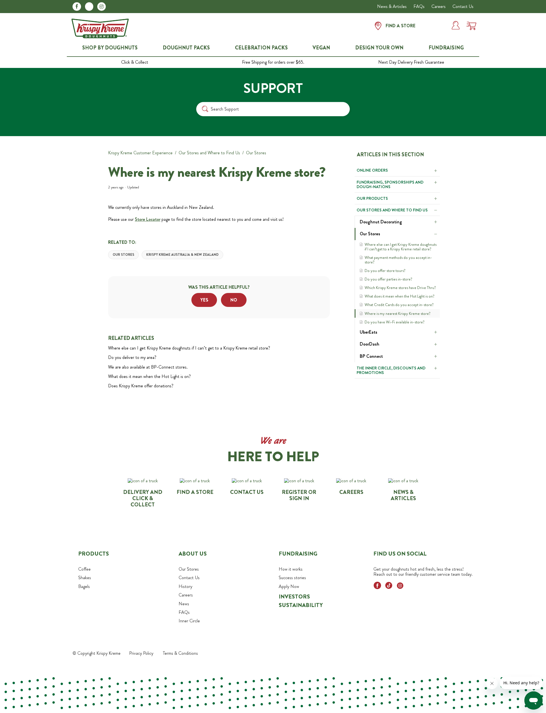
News (184, 603)
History (185, 586)
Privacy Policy (141, 653)
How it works (291, 569)
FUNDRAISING (446, 48)
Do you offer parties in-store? (388, 279)
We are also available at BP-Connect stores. (148, 367)
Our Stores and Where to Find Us (209, 152)
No (233, 300)
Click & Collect (134, 62)
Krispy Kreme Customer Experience (140, 152)
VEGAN (321, 48)
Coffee (84, 569)
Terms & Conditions (180, 653)
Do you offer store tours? (385, 270)
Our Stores (256, 152)
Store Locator (147, 219)
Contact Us (462, 6)
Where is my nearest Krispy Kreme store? (398, 313)
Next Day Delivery (411, 62)
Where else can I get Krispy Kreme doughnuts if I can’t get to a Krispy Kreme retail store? (401, 247)
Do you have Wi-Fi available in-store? (395, 322)
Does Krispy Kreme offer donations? (140, 386)
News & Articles (392, 6)
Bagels (84, 586)
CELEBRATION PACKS (261, 48)
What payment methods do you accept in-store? (398, 260)
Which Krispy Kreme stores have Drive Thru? (400, 287)
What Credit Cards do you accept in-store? (399, 304)
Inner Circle (189, 621)
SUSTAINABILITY (301, 605)
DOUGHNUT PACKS (186, 48)
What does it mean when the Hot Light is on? (400, 296)
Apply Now (289, 586)
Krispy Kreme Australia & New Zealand (182, 254)
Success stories (292, 577)
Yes (204, 300)
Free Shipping (273, 62)
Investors (294, 597)
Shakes (84, 577)
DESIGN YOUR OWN (379, 48)
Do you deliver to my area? (132, 357)
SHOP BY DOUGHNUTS (110, 48)
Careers (438, 6)
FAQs (419, 6)
